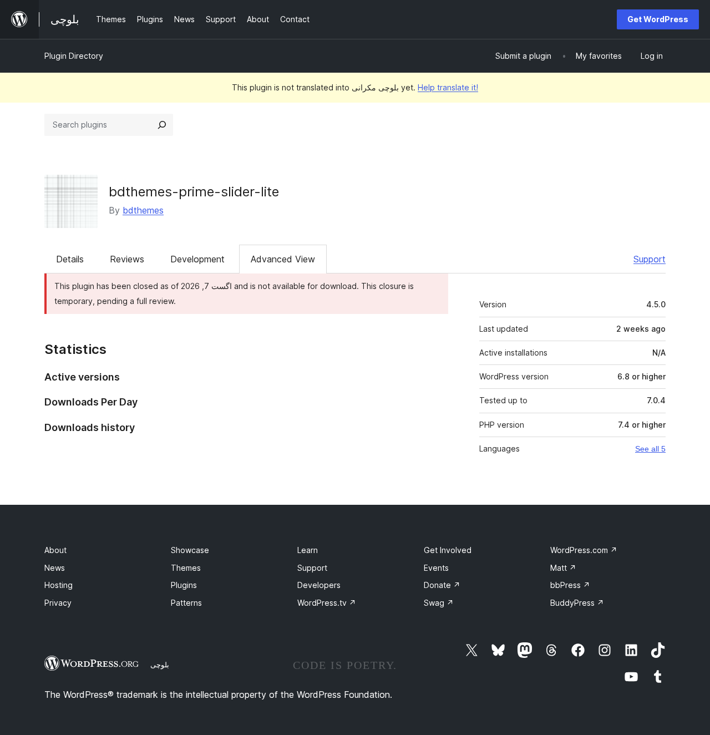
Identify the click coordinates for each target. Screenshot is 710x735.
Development (197, 259)
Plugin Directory (73, 55)
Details (70, 259)
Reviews (127, 259)
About (55, 550)
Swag (439, 602)
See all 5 (650, 448)
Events (436, 567)
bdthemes (143, 210)
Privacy (58, 602)
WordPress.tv (326, 602)
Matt (563, 567)
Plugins (184, 585)
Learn (307, 550)
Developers (319, 585)
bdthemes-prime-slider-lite (194, 192)
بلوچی (159, 664)
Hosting (58, 585)
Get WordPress (657, 19)
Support (649, 259)
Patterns (186, 602)
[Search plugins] (162, 125)
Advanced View (283, 259)
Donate (442, 585)
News (54, 567)
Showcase (190, 550)
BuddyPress (577, 602)
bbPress (570, 585)
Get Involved (447, 550)
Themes (186, 567)
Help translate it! (448, 87)
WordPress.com (583, 550)
